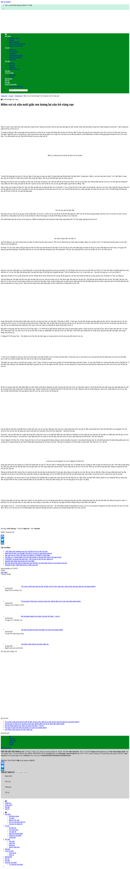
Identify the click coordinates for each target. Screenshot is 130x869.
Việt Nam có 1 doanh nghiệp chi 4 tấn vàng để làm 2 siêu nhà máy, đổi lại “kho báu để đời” (33, 557)
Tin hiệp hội (12, 50)
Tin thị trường (9, 73)
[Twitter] (65, 539)
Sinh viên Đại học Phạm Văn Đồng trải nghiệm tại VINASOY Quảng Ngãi (27, 555)
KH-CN (7, 81)
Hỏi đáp (7, 82)
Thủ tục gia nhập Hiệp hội (17, 44)
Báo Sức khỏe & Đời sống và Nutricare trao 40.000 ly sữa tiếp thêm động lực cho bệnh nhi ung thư (36, 563)
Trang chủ (4, 96)
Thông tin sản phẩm (15, 57)
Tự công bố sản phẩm (16, 86)
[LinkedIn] (65, 542)
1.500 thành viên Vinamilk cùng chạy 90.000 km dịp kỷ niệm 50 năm (26, 551)
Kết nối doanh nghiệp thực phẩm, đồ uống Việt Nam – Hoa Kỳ (24, 726)
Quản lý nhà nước (14, 69)
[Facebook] (65, 536)
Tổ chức (11, 40)
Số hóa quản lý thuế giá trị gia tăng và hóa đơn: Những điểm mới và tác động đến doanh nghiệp (34, 724)
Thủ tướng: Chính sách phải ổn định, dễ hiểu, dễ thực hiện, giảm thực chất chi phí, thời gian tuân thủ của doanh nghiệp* (42, 722)
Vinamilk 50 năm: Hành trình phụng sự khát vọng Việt (21, 565)
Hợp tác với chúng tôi (15, 46)
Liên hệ (11, 744)
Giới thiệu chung (14, 38)
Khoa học (12, 67)
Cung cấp (12, 65)
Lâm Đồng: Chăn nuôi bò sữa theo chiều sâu (18, 730)
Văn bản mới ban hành (16, 55)
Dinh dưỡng (8, 79)
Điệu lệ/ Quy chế (14, 42)
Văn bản (7, 71)
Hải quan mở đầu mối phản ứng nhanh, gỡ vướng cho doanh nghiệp (26, 728)
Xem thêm (4, 572)
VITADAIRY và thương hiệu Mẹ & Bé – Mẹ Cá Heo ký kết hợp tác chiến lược (29, 559)
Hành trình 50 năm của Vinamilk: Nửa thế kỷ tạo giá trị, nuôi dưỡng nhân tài (28, 553)
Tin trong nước (13, 52)
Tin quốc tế (12, 54)
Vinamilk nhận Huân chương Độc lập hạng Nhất (19, 561)
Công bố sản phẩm (11, 84)
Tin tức (7, 48)
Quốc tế (11, 77)
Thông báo (12, 59)
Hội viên (7, 61)
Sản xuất (12, 63)
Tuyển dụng (12, 741)
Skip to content (6, 2)
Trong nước (12, 75)
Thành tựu (12, 739)
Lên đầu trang (6, 748)
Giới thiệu (8, 36)
